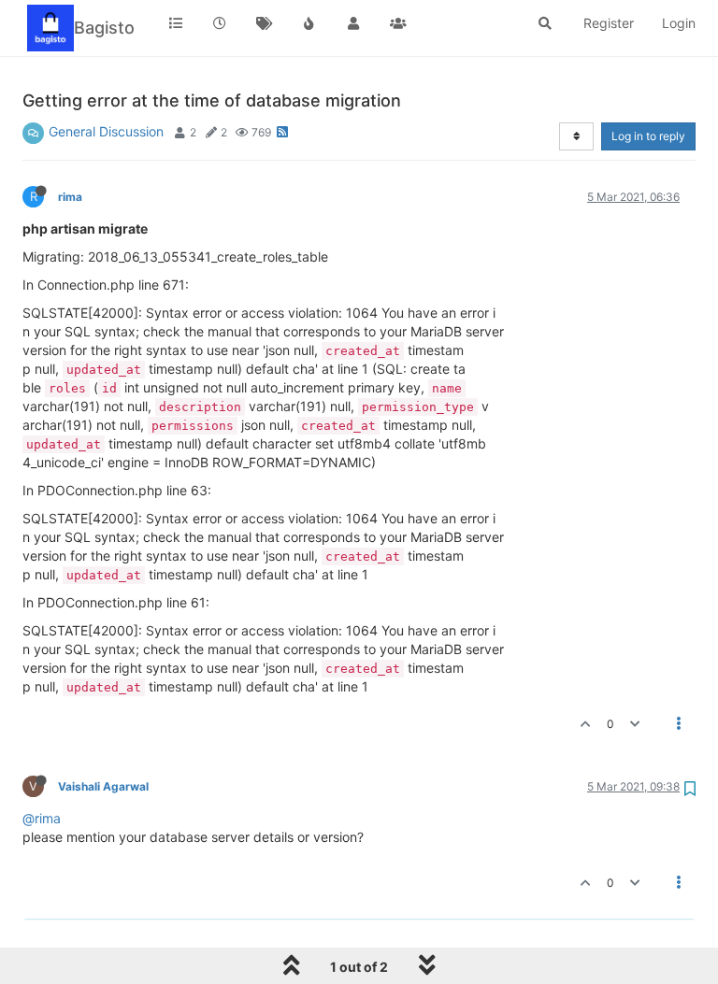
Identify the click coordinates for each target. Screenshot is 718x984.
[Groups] (398, 23)
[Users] (353, 23)
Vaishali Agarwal (103, 786)
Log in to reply (648, 136)
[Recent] (220, 23)
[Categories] (175, 23)
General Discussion (106, 131)
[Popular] (309, 23)
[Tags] (264, 23)
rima (70, 197)
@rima (41, 818)
